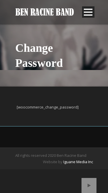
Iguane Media (75, 161)
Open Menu (88, 12)
